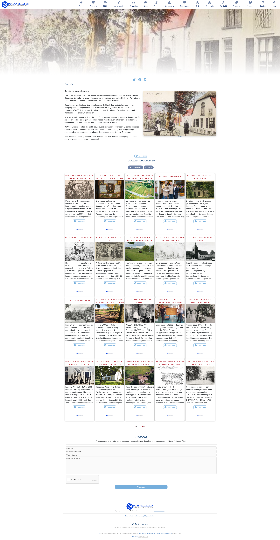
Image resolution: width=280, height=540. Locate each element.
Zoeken (263, 6)
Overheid (223, 6)
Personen (250, 6)
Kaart (146, 6)
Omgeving (134, 6)
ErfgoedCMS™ (176, 533)
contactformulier (159, 511)
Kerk (197, 6)
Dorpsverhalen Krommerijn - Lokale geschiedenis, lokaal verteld (119, 533)
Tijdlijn (105, 6)
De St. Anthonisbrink (79, 300)
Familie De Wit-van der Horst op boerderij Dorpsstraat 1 (200, 302)
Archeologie (119, 6)
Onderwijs (210, 6)
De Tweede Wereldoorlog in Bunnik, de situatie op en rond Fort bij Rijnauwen (109, 302)
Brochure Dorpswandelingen (123, 527)
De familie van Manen (170, 176)
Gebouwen (169, 6)
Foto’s (150, 167)
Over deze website (159, 527)
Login (274, 6)
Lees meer (81, 221)
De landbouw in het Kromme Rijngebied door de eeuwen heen (139, 240)
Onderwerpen (136, 167)
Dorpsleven (184, 6)
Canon (81, 6)
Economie (236, 6)
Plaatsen (93, 6)
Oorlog (156, 6)
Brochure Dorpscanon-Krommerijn (143, 527)
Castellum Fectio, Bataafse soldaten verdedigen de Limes (140, 178)
